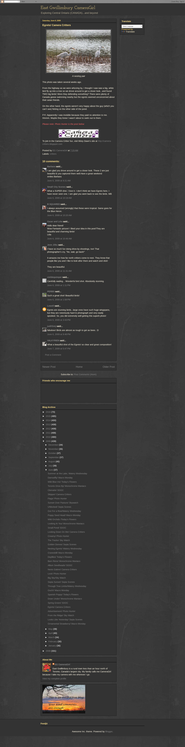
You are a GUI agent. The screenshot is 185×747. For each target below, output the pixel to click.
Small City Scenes (56, 187)
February (53, 641)
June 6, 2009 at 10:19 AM (59, 198)
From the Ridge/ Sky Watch (61, 615)
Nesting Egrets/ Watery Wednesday (65, 548)
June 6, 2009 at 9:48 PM (59, 334)
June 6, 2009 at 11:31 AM (59, 271)
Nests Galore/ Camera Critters (62, 569)
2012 (48, 428)
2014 (48, 420)
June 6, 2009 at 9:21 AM (59, 180)
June (51, 470)
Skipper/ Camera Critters (59, 494)
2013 (48, 424)
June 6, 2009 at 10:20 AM (59, 215)
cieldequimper (54, 277)
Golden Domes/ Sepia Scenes (62, 544)
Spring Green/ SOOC (58, 603)
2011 (48, 433)
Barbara (51, 166)
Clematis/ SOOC (56, 490)
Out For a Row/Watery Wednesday (64, 511)
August (52, 461)
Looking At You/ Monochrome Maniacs (66, 523)
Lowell (50, 306)
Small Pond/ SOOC (57, 528)
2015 (48, 416)
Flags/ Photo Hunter (57, 498)
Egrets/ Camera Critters (59, 607)
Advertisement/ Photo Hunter (61, 611)
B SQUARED (53, 204)
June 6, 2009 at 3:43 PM (59, 320)
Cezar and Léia (54, 221)
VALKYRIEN (53, 340)
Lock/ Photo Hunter (57, 573)
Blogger (108, 731)
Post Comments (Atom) (85, 374)
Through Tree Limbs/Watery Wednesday (67, 586)
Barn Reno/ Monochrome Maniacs (64, 561)
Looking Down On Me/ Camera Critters (66, 532)
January (52, 645)
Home (79, 366)
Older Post (109, 366)
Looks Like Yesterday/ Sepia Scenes (65, 619)
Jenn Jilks (52, 245)
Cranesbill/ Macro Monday (60, 553)
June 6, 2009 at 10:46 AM (59, 238)
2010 (48, 437)
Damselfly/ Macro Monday (60, 477)
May (50, 629)
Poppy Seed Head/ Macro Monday (64, 515)
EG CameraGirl (62, 664)
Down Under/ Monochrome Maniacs (65, 599)
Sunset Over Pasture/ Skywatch (63, 503)
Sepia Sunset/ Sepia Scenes (61, 582)
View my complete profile (54, 678)
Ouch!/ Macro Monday (58, 590)
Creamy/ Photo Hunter (58, 536)
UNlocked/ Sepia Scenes (59, 507)
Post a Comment (53, 355)
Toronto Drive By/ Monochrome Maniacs (67, 486)
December (53, 445)
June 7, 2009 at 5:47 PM (59, 348)
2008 (48, 651)
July (50, 466)
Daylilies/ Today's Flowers (60, 557)
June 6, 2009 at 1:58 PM (59, 299)
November (53, 449)
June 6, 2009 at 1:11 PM (58, 285)
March (51, 637)
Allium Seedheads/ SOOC (60, 565)
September (54, 457)
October (52, 453)
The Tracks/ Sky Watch (59, 540)
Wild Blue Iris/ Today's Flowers (62, 482)
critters (53, 154)
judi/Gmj (51, 326)
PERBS (50, 291)
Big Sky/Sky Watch (57, 578)
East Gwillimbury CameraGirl (68, 8)
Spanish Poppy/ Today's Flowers (63, 594)
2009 (48, 441)
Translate (130, 31)
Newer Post (49, 366)
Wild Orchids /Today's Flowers (62, 519)
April (50, 633)
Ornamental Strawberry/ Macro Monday (67, 624)
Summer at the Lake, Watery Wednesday (67, 473)
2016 (48, 412)
